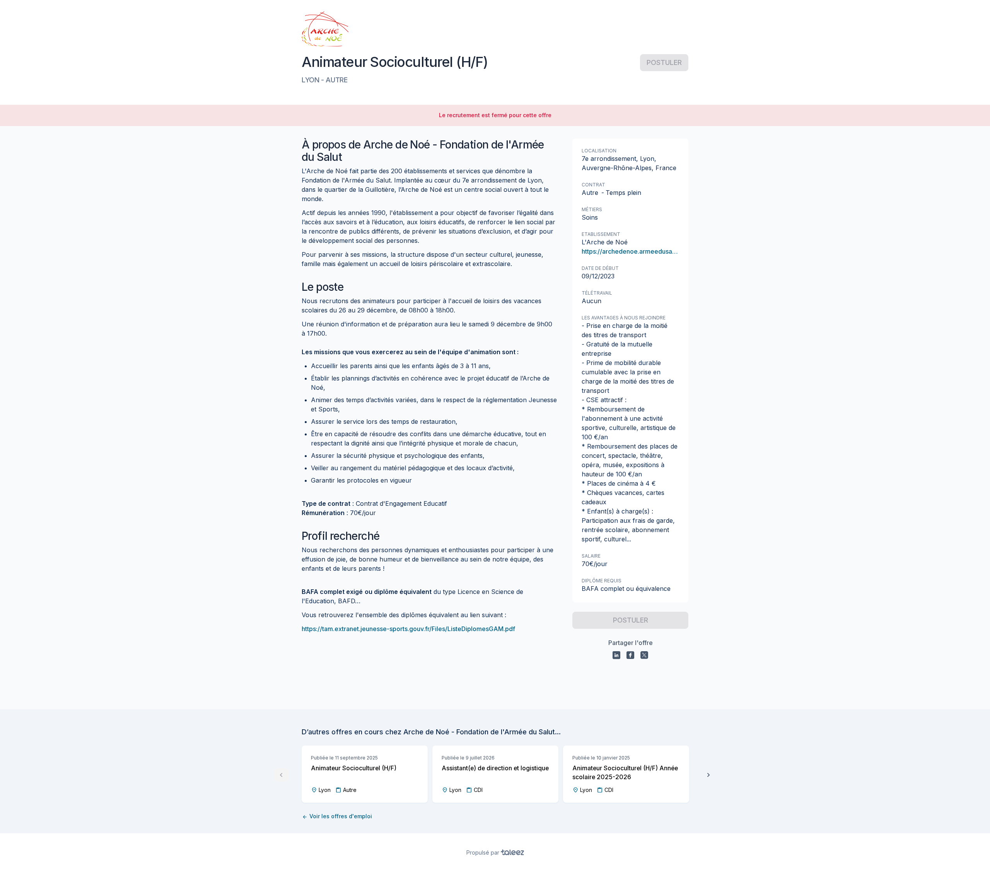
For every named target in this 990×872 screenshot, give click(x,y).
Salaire (591, 556)
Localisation (599, 151)
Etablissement (601, 234)
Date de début (600, 268)
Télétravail (597, 293)
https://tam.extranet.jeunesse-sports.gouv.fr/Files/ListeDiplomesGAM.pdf (408, 629)
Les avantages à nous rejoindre (624, 318)
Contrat (593, 185)
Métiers (592, 209)
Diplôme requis (601, 581)
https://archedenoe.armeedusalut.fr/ (630, 251)
